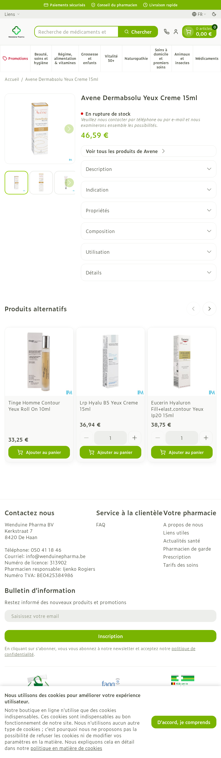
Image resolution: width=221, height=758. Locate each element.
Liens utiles (176, 532)
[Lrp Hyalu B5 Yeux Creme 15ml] (110, 361)
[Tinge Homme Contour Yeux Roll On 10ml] (39, 361)
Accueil (12, 79)
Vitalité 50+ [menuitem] (113, 58)
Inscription (110, 636)
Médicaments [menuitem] (208, 59)
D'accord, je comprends (183, 722)
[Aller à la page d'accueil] (16, 31)
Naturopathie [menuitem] (137, 59)
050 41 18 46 (46, 549)
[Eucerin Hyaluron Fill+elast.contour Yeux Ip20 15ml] (182, 361)
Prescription (177, 556)
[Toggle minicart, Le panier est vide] (188, 31)
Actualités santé (181, 540)
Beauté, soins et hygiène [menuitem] (43, 58)
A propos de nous (183, 524)
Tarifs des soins (180, 565)
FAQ (100, 524)
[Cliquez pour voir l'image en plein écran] (40, 129)
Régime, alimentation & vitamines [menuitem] (66, 58)
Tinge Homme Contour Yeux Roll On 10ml (34, 405)
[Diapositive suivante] (209, 309)
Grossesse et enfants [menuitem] (90, 58)
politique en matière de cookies (66, 747)
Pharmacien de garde (187, 548)
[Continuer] (69, 128)
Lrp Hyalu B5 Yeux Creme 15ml (109, 405)
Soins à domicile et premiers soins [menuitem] (162, 58)
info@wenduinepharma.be (55, 556)
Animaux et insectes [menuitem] (183, 58)
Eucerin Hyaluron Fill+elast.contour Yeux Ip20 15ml (177, 409)
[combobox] (76, 31)
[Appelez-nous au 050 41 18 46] (166, 32)
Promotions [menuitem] (18, 58)
